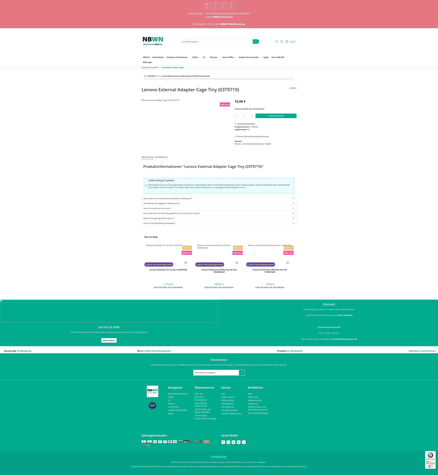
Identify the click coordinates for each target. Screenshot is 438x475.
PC (169, 400)
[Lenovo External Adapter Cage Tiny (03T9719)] (186, 122)
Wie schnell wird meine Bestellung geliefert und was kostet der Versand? (171, 213)
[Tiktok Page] (244, 442)
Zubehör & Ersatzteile (177, 410)
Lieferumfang (227, 400)
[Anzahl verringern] (237, 116)
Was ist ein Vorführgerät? (201, 398)
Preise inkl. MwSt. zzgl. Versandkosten (249, 108)
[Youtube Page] (234, 442)
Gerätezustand (227, 397)
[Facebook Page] (223, 442)
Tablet (170, 397)
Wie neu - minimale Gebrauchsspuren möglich (253, 144)
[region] (185, 122)
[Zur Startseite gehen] (152, 41)
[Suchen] (256, 41)
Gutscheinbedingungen (258, 413)
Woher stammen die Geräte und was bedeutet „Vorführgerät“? (167, 198)
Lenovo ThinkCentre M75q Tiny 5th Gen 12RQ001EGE (219, 271)
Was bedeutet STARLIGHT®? (201, 404)
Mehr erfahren (109, 340)
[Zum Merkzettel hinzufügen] (186, 262)
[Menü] (434, 452)
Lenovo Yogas (201, 415)
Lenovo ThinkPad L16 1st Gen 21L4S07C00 (168, 270)
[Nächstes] (296, 266)
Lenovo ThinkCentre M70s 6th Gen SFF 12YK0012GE (270, 271)
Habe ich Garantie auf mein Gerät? (156, 208)
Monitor (171, 403)
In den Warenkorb (276, 116)
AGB (250, 393)
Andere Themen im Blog (205, 418)
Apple (170, 413)
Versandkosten (228, 407)
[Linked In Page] (239, 442)
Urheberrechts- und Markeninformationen (257, 408)
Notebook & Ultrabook (178, 393)
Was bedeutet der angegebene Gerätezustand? (161, 203)
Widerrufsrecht (254, 400)
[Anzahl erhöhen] (252, 116)
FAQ (223, 393)
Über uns (199, 393)
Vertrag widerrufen (219, 457)
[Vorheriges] (142, 266)
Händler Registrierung (231, 413)
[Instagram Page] (228, 442)
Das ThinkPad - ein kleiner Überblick (203, 410)
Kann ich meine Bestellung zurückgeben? (159, 223)
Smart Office (173, 407)
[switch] (430, 466)
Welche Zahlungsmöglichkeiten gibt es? (158, 218)
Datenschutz (253, 397)
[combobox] (216, 41)
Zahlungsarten (227, 403)
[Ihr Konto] (276, 41)
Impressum (253, 403)
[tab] (147, 157)
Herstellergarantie (229, 410)
